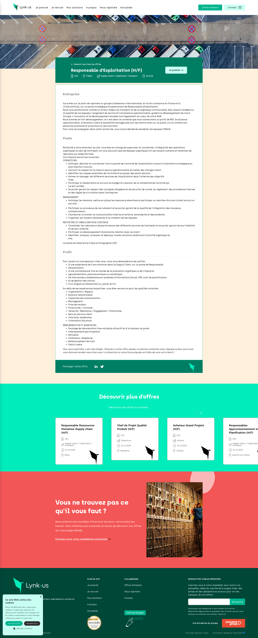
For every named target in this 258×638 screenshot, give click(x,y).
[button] (22, 628)
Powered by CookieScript (23, 632)
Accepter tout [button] (14, 623)
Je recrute (92, 591)
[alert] (23, 614)
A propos (92, 604)
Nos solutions (94, 598)
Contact (128, 598)
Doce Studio (238, 633)
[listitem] (79, 442)
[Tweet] (102, 366)
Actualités (92, 611)
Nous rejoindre (132, 591)
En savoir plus (27, 618)
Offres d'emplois (133, 585)
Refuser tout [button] (32, 623)
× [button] (41, 597)
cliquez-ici (222, 614)
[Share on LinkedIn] (96, 366)
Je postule (92, 585)
